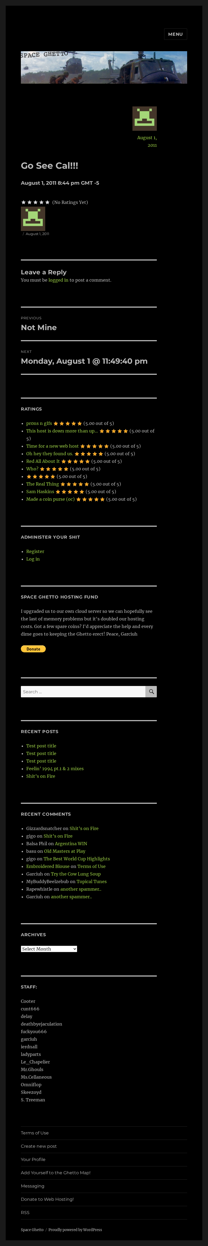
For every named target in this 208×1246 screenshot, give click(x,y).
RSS (25, 1212)
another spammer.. (80, 889)
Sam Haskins (40, 491)
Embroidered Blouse (48, 866)
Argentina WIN (71, 843)
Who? (32, 468)
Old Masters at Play (64, 851)
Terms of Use (91, 866)
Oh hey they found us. (49, 453)
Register (35, 551)
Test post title (41, 746)
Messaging (32, 1186)
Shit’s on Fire (40, 776)
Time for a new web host (52, 446)
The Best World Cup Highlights (77, 858)
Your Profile (33, 1159)
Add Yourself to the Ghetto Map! (55, 1172)
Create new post (39, 1146)
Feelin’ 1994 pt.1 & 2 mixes (55, 768)
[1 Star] (23, 202)
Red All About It (43, 461)
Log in (33, 559)
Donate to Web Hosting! (47, 1199)
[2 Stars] (29, 202)
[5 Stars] (47, 202)
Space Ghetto (32, 1230)
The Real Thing (42, 484)
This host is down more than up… (62, 431)
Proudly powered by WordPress (75, 1230)
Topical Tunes (92, 881)
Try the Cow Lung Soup (76, 874)
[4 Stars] (41, 202)
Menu (175, 34)
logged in (58, 280)
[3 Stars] (35, 202)
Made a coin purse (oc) (50, 499)
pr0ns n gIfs (39, 423)
